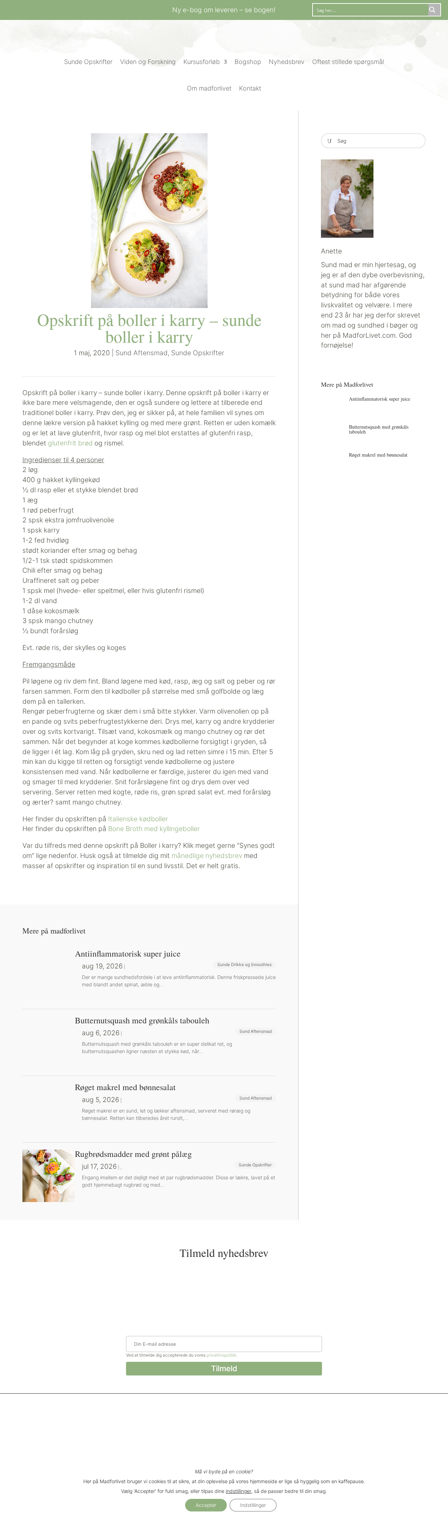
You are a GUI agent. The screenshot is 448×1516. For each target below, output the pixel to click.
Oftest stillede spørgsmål (348, 61)
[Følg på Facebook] (64, 8)
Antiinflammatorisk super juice (379, 398)
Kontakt (250, 88)
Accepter (206, 1505)
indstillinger (238, 1491)
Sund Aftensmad (141, 353)
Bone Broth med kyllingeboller (154, 828)
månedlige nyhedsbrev (208, 855)
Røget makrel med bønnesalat (378, 454)
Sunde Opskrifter (88, 61)
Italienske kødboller (138, 819)
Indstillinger (253, 1505)
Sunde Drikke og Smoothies (244, 964)
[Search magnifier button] (434, 10)
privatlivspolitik (221, 1355)
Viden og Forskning (148, 61)
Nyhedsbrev (286, 61)
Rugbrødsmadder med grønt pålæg (133, 1153)
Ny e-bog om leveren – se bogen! (223, 10)
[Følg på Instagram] (78, 8)
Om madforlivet (209, 88)
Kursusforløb (201, 61)
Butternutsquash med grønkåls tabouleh (378, 429)
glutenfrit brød (70, 443)
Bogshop (247, 61)
